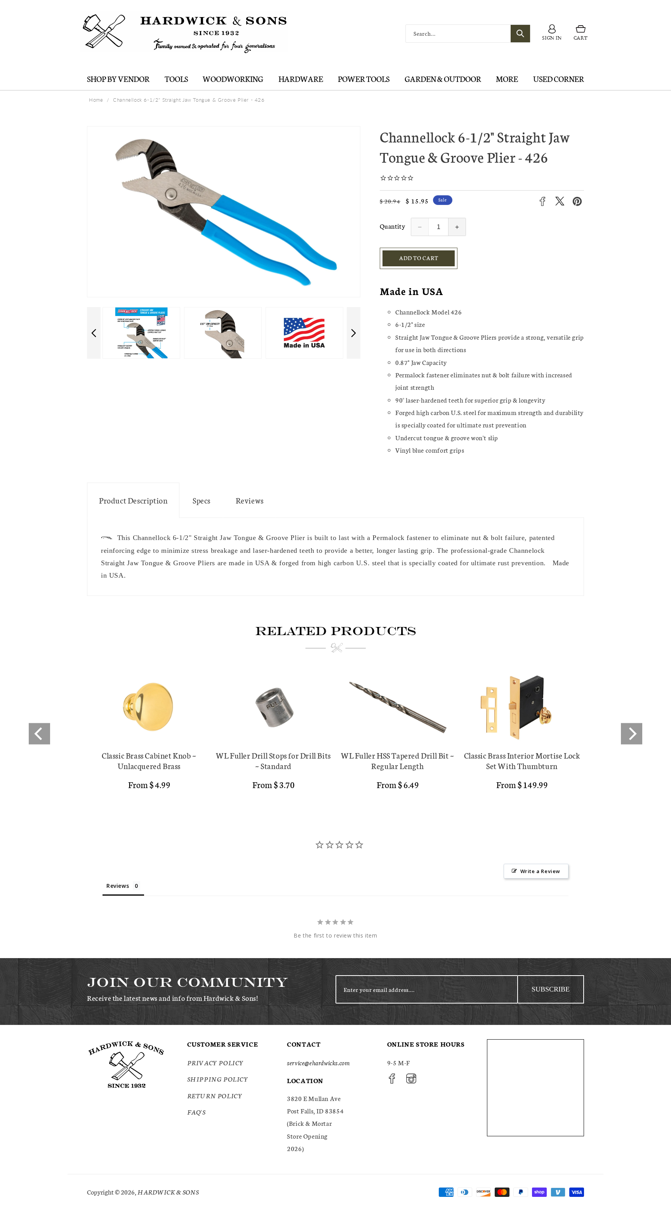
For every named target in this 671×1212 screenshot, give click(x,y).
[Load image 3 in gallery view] (223, 333)
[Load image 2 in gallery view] (141, 333)
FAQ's (196, 1111)
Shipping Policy (218, 1078)
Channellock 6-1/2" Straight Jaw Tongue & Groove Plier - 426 (188, 99)
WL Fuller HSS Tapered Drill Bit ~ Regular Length (397, 760)
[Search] (520, 33)
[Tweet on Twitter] (560, 201)
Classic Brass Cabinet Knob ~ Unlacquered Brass (149, 760)
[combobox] (468, 33)
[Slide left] (94, 333)
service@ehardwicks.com (318, 1062)
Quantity (392, 225)
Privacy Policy (215, 1062)
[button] (581, 33)
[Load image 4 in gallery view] (304, 333)
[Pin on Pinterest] (577, 201)
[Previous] (39, 734)
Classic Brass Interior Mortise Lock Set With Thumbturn (522, 760)
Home (96, 99)
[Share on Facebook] (542, 201)
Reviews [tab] (117, 885)
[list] (335, 734)
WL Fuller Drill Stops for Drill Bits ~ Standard (273, 760)
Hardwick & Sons (168, 1191)
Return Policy (215, 1095)
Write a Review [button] (540, 871)
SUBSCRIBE (551, 989)
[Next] (631, 734)
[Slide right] (353, 333)
